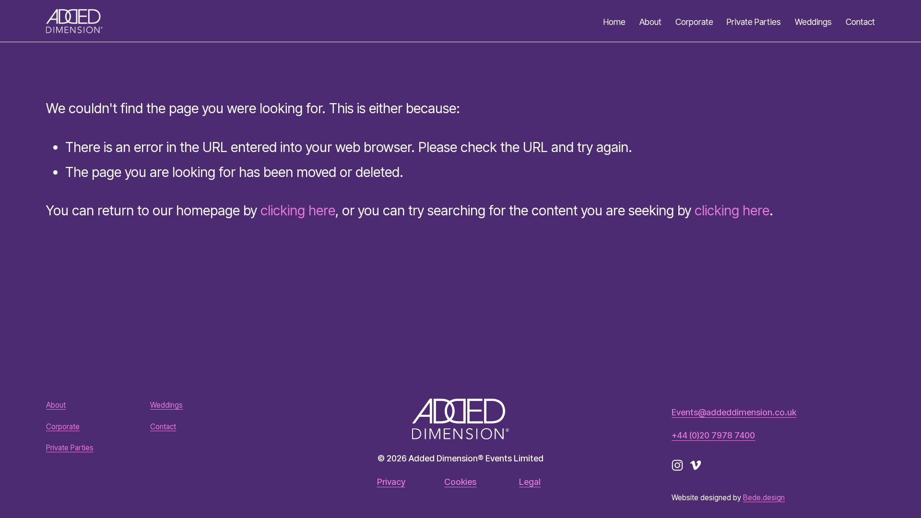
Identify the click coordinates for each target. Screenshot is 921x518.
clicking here (297, 210)
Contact (860, 22)
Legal (530, 482)
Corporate (694, 22)
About (650, 22)
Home (614, 22)
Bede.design (764, 497)
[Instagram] (677, 465)
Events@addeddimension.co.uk (734, 412)
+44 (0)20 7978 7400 (713, 435)
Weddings (813, 22)
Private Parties (754, 22)
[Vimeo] (695, 465)
